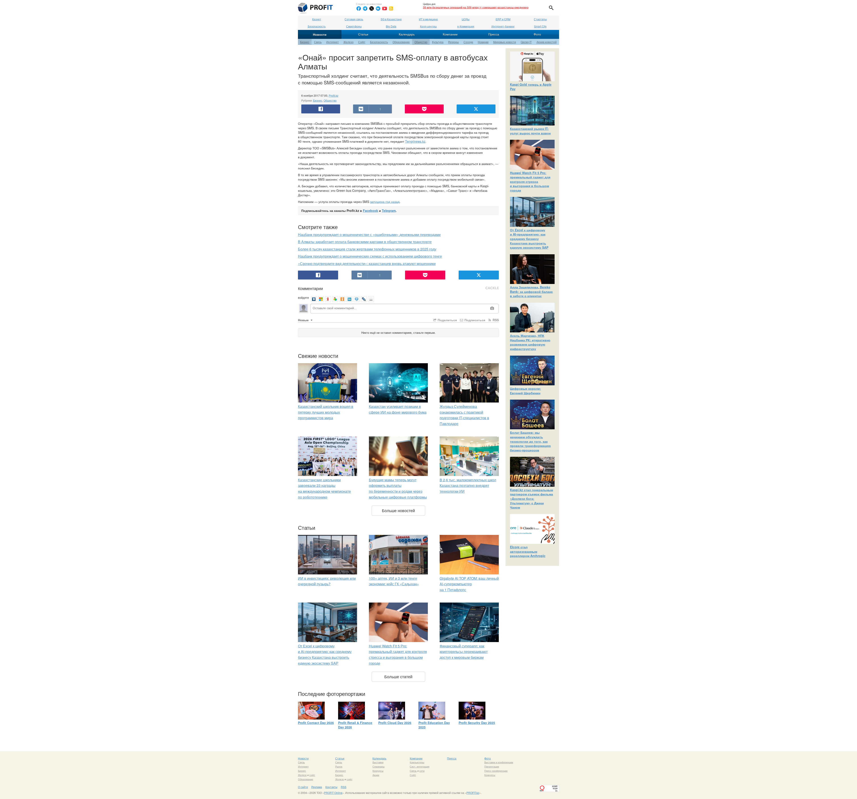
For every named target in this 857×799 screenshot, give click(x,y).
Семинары (378, 766)
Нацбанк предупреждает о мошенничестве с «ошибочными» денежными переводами (369, 234)
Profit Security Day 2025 (477, 722)
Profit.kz (333, 95)
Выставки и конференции (498, 762)
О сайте (303, 787)
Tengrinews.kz (415, 141)
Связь (318, 42)
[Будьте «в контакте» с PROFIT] (378, 8)
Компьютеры (417, 762)
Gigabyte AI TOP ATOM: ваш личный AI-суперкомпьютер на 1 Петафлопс (469, 584)
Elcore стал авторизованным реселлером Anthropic (527, 551)
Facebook (370, 210)
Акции (375, 775)
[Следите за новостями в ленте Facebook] (358, 8)
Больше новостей (398, 510)
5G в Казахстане (391, 19)
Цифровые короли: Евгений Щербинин (525, 390)
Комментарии (310, 288)
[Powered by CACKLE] (492, 288)
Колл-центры (428, 26)
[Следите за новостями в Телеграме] (365, 8)
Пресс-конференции (496, 770)
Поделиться (447, 320)
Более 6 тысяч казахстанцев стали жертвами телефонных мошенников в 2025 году (367, 249)
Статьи (363, 34)
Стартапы (540, 19)
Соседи (468, 42)
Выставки (377, 762)
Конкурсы (377, 770)
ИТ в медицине (428, 19)
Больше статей (398, 676)
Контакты (331, 787)
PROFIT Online (333, 793)
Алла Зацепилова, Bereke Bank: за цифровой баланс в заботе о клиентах (531, 291)
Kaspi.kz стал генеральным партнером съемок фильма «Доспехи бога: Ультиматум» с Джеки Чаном (531, 498)
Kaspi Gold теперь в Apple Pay (530, 86)
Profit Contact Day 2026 (316, 722)
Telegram (389, 210)
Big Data (391, 26)
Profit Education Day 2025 (434, 724)
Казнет (316, 19)
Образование (401, 42)
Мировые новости (504, 42)
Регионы (453, 42)
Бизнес (304, 42)
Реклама (316, 787)
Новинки (483, 42)
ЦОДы (466, 19)
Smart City (540, 26)
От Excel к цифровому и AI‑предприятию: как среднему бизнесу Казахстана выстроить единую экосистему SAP (529, 239)
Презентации (491, 766)
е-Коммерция (465, 26)
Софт (361, 42)
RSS (495, 320)
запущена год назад (384, 201)
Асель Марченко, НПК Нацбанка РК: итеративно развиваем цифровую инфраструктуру (530, 342)
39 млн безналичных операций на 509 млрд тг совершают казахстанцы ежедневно (475, 7)
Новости (320, 34)
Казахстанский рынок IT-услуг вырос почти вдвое (530, 130)
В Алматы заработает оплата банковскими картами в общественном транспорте (365, 241)
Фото (537, 34)
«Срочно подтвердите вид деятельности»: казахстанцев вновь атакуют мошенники (367, 263)
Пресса (493, 34)
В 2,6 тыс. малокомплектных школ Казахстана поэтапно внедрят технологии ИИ (468, 485)
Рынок (338, 766)
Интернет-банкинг (503, 26)
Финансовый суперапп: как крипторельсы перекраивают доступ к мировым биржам (464, 651)
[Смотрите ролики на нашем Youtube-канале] (384, 8)
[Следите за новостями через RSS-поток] (391, 8)
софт (312, 775)
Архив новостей (547, 42)
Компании (450, 34)
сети (421, 770)
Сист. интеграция (419, 766)
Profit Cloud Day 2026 (394, 722)
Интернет (332, 42)
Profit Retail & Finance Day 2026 (355, 724)
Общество (420, 42)
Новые (304, 320)
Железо (348, 42)
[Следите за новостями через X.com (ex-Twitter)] (371, 8)
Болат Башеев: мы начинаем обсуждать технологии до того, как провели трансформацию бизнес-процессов (530, 441)
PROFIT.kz (472, 793)
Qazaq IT (526, 42)
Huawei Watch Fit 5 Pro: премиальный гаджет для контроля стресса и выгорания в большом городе (530, 181)
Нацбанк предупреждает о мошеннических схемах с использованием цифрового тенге (370, 256)
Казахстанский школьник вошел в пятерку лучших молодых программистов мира (325, 412)
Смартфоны (354, 26)
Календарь (407, 34)
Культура (437, 42)
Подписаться (474, 320)
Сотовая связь (354, 19)
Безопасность (317, 26)
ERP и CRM (503, 19)
